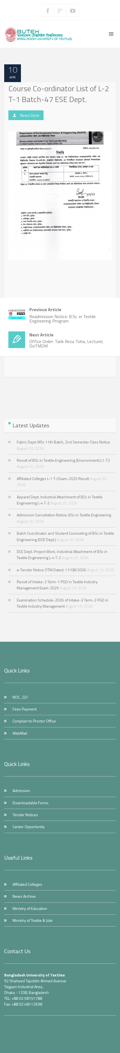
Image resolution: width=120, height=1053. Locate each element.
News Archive (24, 896)
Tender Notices (25, 815)
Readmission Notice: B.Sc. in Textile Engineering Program (62, 315)
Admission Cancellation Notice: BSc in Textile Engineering (64, 515)
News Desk (29, 115)
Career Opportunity (29, 826)
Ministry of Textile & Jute (32, 920)
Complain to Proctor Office (34, 721)
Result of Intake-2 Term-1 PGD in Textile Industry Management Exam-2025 (57, 585)
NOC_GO (20, 697)
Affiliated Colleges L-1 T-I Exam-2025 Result (53, 478)
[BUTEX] (40, 34)
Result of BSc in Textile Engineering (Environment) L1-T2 (63, 460)
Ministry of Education (30, 908)
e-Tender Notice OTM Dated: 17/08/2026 (51, 570)
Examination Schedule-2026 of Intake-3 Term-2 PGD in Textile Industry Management (62, 603)
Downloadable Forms (31, 803)
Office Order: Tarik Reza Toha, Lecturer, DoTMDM (66, 340)
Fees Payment (25, 709)
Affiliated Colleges (27, 884)
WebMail (20, 733)
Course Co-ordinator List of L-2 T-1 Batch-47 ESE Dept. (58, 94)
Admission (21, 790)
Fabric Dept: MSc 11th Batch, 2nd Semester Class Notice (63, 442)
